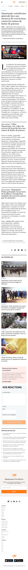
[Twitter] (11, 501)
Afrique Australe (4, 527)
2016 (2, 551)
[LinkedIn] (17, 501)
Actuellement (4, 6)
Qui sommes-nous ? (5, 531)
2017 (2, 549)
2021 (2, 543)
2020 (2, 545)
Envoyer (14, 491)
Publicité (3, 537)
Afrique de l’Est (4, 525)
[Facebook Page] (8, 501)
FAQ (2, 533)
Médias (2, 515)
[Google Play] (18, 560)
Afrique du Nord (4, 521)
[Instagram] (19, 501)
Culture (2, 513)
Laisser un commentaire (14, 422)
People (2, 512)
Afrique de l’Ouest (4, 522)
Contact (2, 536)
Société (22, 6)
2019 (2, 546)
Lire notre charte (6, 381)
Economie (16, 6)
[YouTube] (14, 501)
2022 (2, 542)
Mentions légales (4, 534)
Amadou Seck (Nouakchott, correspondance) (13, 38)
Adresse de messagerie (9, 414)
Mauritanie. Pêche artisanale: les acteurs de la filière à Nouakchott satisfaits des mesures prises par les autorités (13, 193)
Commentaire (6, 392)
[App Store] (9, 560)
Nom (3, 409)
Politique (10, 6)
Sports (2, 516)
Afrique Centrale (4, 524)
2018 (2, 548)
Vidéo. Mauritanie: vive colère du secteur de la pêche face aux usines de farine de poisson (13, 127)
